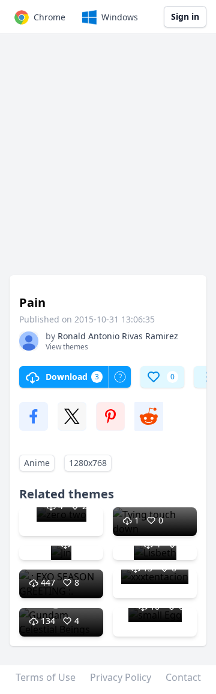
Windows (119, 17)
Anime (37, 462)
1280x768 (88, 462)
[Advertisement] (108, 160)
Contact (183, 677)
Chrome (49, 17)
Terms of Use (46, 677)
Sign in (185, 16)
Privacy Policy (120, 677)
